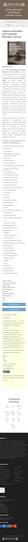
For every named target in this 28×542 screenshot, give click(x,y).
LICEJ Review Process (8, 293)
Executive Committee (5, 472)
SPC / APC (5, 291)
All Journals (14, 21)
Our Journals (18, 467)
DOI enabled (6, 318)
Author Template (14, 304)
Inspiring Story (3, 479)
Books (16, 469)
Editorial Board (6, 285)
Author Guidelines (7, 281)
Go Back (7, 21)
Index (4, 298)
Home (19, 21)
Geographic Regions (5, 476)
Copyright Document (14, 309)
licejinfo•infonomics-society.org (11, 352)
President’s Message (5, 469)
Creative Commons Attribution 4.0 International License (13, 378)
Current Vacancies (19, 478)
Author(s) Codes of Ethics (9, 283)
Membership (18, 480)
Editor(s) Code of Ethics (9, 287)
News (16, 483)
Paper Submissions (7, 289)
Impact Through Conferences (18, 472)
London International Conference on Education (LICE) (14, 78)
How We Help (3, 481)
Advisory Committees (5, 474)
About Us (2, 467)
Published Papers (7, 295)
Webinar (17, 476)
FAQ (4, 300)
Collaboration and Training (6, 483)
